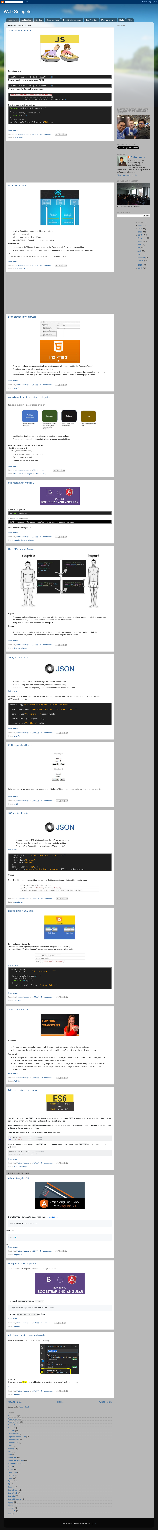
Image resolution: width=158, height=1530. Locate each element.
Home (60, 1402)
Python (10, 1481)
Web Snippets (17, 11)
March (140, 254)
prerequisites (51, 1217)
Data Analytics (91, 20)
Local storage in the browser (22, 317)
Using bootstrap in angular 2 (22, 1263)
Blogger (93, 1524)
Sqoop (10, 1502)
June (140, 244)
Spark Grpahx (13, 1490)
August (140, 241)
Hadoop (11, 1448)
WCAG (17, 1081)
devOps (11, 1508)
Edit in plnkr (13, 691)
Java (10, 1454)
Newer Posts (15, 1402)
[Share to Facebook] (63, 134)
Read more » (13, 130)
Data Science (13, 1443)
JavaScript (18, 138)
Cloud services (53, 20)
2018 (140, 232)
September (142, 238)
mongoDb (12, 1511)
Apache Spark (13, 1422)
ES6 (16, 648)
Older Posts (105, 1402)
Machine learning (108, 20)
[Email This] (56, 134)
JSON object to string (18, 813)
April (139, 251)
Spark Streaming (14, 1499)
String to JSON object (19, 657)
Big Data (38, 20)
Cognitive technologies (72, 20)
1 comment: (45, 470)
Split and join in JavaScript (21, 911)
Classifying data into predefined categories (29, 397)
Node (121, 20)
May (139, 248)
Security (11, 1487)
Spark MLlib (12, 1493)
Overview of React (17, 185)
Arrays (10, 1428)
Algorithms (13, 20)
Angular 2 (18, 1255)
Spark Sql (12, 1496)
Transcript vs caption (18, 1009)
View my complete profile (127, 175)
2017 (140, 235)
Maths (10, 1466)
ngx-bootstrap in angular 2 (21, 483)
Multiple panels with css (19, 745)
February (141, 257)
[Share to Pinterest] (66, 134)
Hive (9, 1451)
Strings (10, 1505)
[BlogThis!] (59, 134)
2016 (140, 265)
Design (10, 1446)
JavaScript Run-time (16, 1460)
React (25, 269)
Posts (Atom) (24, 1407)
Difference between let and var (23, 1090)
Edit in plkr (12, 850)
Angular (17, 540)
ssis (9, 1514)
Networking (12, 1472)
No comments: (46, 134)
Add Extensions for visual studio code (26, 1335)
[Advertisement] (60, 161)
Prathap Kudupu (138, 157)
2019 (140, 229)
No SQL (11, 1475)
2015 (140, 268)
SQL (130, 20)
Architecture (26, 20)
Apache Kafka (13, 1419)
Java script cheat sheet (19, 30)
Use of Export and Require (21, 549)
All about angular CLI (18, 1178)
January (141, 261)
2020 (140, 225)
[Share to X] (61, 134)
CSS (23, 540)
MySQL (11, 1469)
